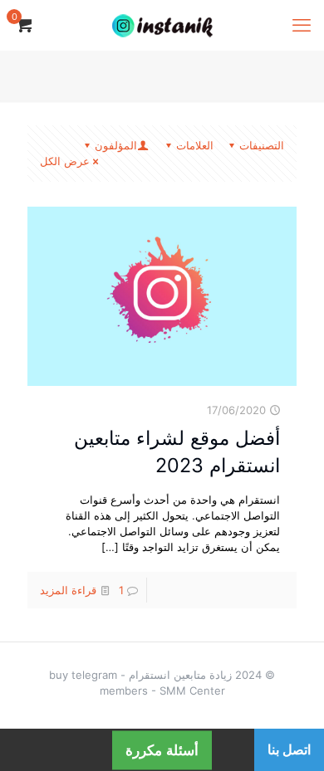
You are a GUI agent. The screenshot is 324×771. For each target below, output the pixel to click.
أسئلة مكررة (162, 750)
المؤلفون (116, 145)
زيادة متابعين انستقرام (180, 674)
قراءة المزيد (68, 590)
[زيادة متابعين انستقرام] (162, 25)
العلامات (195, 145)
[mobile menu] (301, 25)
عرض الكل (65, 161)
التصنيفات (261, 145)
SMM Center (192, 690)
